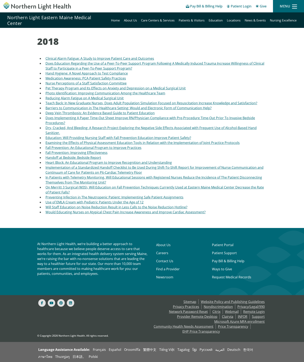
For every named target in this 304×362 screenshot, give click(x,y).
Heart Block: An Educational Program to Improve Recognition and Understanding (108, 162)
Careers (162, 253)
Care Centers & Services (158, 20)
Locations (234, 20)
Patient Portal (222, 245)
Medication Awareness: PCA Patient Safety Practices (85, 78)
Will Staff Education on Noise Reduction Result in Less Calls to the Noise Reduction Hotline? (116, 207)
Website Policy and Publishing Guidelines (233, 301)
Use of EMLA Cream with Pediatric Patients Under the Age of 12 (94, 202)
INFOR (242, 316)
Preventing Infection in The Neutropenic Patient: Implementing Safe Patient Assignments (114, 197)
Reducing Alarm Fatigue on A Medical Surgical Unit (84, 98)
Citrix (216, 311)
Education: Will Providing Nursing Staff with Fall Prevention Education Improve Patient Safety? (118, 137)
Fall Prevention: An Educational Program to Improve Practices (93, 147)
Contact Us (164, 261)
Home (115, 20)
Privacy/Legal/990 (251, 306)
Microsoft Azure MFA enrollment (239, 321)
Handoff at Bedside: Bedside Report (73, 157)
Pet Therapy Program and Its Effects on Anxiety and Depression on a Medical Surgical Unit (115, 88)
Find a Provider (168, 269)
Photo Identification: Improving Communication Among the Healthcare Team (105, 93)
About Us (130, 20)
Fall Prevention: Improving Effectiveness (76, 152)
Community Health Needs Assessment (183, 326)
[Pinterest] (61, 303)
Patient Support (224, 253)
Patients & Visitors (192, 20)
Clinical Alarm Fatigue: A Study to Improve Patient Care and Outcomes (99, 58)
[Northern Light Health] (38, 6)
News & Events (255, 20)
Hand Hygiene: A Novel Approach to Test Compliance (86, 73)
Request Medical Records (231, 277)
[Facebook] (42, 303)
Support (258, 316)
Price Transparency (233, 326)
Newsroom (164, 277)
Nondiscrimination (218, 306)
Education (216, 20)
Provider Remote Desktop (197, 316)
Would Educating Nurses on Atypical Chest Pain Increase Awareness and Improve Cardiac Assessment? (125, 212)
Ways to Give (222, 269)
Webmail (232, 311)
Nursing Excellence (283, 20)
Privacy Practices (186, 306)
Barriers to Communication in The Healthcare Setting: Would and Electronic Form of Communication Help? (128, 108)
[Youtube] (51, 303)
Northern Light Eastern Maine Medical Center (49, 20)
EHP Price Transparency (201, 331)
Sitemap (189, 301)
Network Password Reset (188, 311)
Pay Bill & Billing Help (228, 261)
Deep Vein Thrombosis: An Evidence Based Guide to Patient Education (100, 113)
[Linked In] (70, 303)
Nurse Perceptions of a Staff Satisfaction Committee (86, 83)
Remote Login (254, 311)
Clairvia (227, 316)
